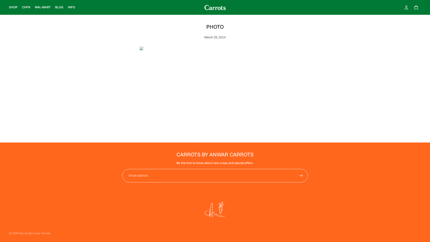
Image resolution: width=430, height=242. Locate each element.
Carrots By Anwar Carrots (34, 233)
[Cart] (416, 7)
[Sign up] (301, 175)
